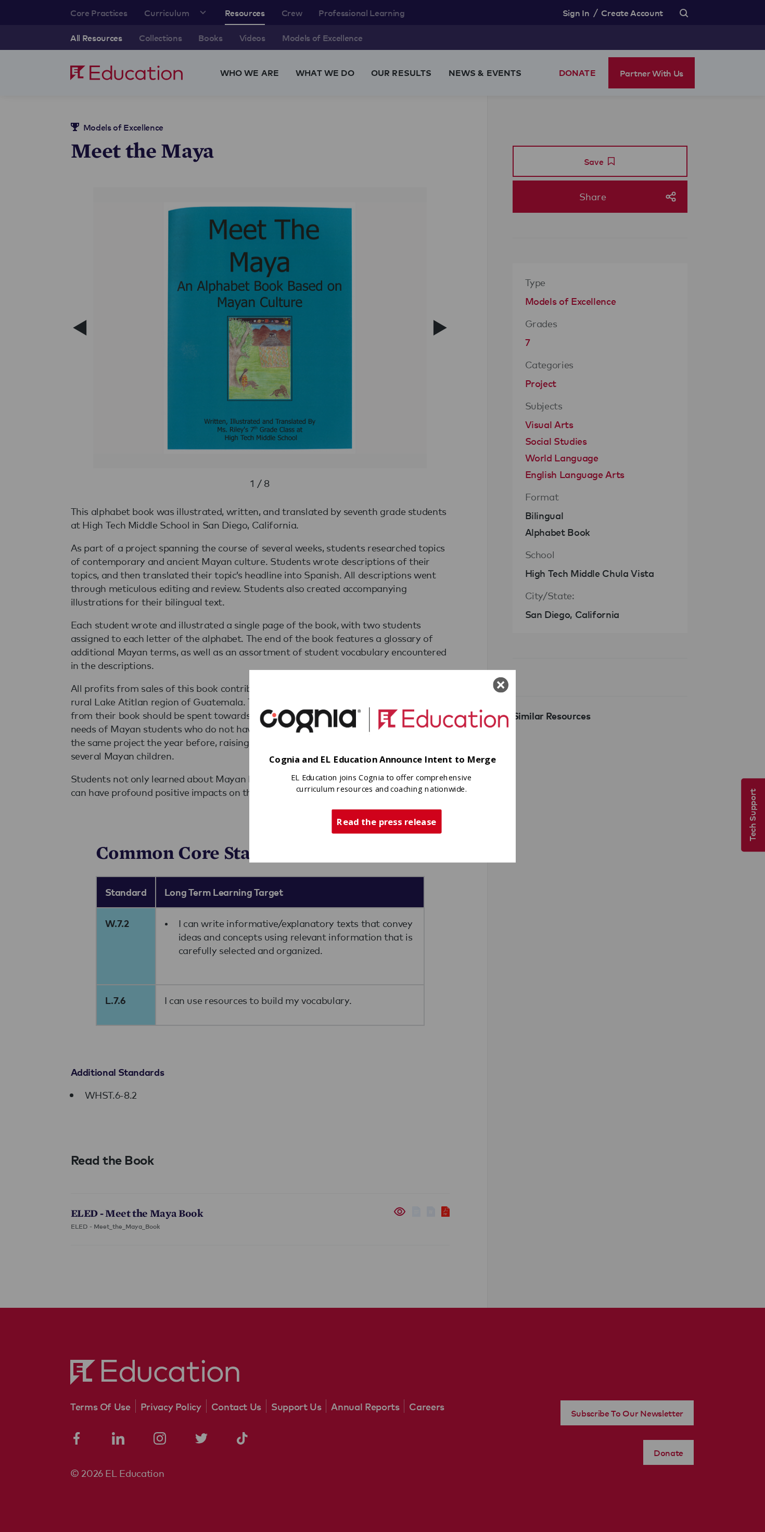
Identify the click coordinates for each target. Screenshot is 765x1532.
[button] (382, 759)
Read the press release (386, 821)
